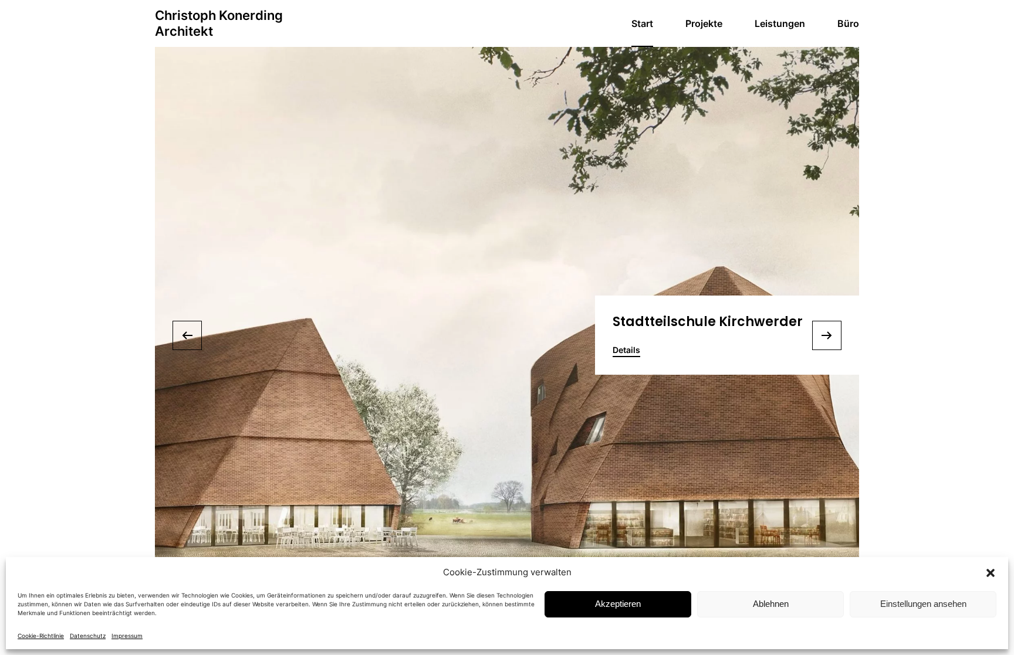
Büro (848, 23)
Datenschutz (88, 635)
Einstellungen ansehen (923, 604)
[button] (990, 572)
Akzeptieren (618, 604)
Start (642, 23)
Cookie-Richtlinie (41, 635)
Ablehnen (771, 604)
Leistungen (780, 23)
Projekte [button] (703, 23)
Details (626, 350)
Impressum (127, 635)
